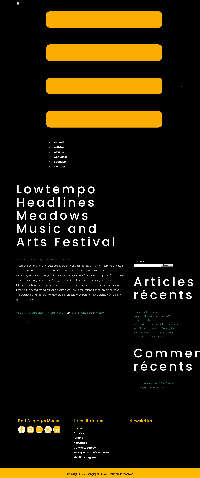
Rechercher (140, 260)
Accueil (59, 142)
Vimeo (100, 312)
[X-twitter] (48, 429)
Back (25, 322)
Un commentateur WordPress (155, 383)
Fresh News (52, 259)
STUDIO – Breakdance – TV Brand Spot (40, 312)
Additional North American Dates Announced (157, 324)
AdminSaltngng (37, 259)
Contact (59, 166)
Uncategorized (64, 259)
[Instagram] (30, 429)
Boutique (60, 162)
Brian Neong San (81, 312)
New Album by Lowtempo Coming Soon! (155, 328)
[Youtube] (39, 429)
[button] (104, 70)
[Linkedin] (56, 429)
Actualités (60, 157)
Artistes (59, 147)
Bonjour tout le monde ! (146, 311)
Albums (59, 152)
